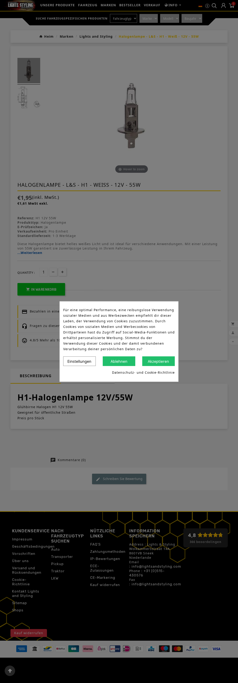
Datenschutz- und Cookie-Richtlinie (143, 372)
